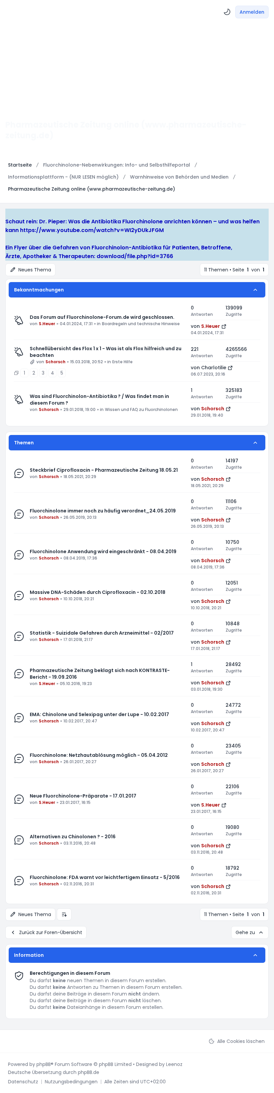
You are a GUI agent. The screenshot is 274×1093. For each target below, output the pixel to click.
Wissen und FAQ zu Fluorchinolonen (141, 409)
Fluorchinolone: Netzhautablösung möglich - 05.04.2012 (99, 755)
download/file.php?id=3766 (135, 256)
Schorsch (55, 362)
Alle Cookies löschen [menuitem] (241, 1041)
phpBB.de (88, 1072)
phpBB (43, 1064)
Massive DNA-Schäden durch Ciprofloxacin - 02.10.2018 (97, 592)
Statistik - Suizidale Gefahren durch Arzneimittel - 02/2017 (102, 633)
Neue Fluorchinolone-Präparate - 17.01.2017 (83, 796)
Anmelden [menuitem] (252, 12)
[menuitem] (227, 12)
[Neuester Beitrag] (224, 326)
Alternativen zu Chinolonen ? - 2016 (73, 836)
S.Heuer (47, 323)
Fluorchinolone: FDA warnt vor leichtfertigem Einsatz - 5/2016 (105, 877)
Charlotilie (213, 367)
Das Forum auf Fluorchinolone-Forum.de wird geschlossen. (102, 317)
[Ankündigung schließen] (8, 213)
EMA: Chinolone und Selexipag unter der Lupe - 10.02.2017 (99, 714)
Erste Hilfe (122, 362)
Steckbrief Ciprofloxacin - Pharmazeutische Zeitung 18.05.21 (104, 470)
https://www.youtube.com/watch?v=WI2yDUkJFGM (92, 230)
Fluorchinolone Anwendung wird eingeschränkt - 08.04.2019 (103, 551)
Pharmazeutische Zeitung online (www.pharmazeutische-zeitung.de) (126, 130)
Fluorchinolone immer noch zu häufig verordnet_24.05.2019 (103, 510)
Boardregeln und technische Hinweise (141, 323)
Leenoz (174, 1064)
